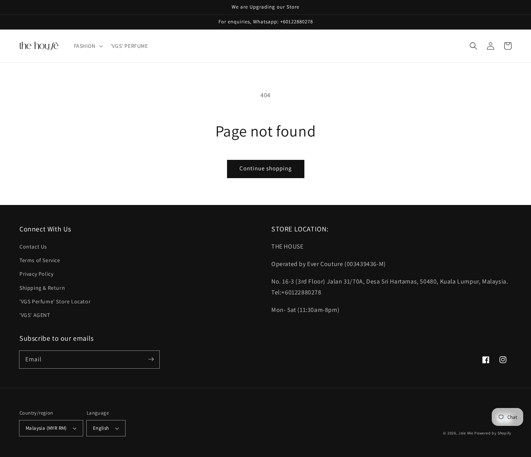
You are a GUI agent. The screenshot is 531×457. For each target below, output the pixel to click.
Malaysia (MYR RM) (46, 428)
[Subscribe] (150, 359)
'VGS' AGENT (34, 315)
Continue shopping (265, 168)
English (101, 428)
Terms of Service (39, 260)
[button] (87, 46)
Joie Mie (465, 433)
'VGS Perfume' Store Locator (55, 301)
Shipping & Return (42, 287)
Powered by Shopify (493, 433)
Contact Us (33, 246)
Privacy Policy (36, 273)
